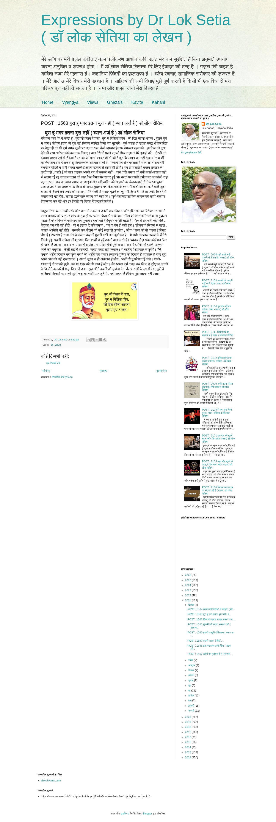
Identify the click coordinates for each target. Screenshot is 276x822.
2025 (188, 580)
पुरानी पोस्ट (162, 370)
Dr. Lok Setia (213, 123)
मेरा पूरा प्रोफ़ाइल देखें (191, 152)
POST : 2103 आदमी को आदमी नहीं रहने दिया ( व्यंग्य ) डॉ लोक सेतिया (217, 283)
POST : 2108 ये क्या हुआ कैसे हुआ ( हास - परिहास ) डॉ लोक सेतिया (217, 412)
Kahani (158, 102)
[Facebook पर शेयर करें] (101, 340)
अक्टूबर (192, 665)
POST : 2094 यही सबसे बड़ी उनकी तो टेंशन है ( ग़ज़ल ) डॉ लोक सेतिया (218, 257)
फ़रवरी (191, 705)
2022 (188, 595)
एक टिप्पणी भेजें (53, 363)
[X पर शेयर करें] (96, 340)
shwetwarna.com (51, 780)
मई (189, 690)
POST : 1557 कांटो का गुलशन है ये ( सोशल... (210, 653)
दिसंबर (191, 604)
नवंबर (191, 660)
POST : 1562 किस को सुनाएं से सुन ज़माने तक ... (211, 619)
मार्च (190, 700)
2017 (188, 732)
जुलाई (191, 680)
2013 (188, 752)
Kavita (137, 102)
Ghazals (115, 102)
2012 (188, 757)
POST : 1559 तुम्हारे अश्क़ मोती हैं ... (205, 640)
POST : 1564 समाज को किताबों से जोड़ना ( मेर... (211, 609)
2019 (188, 722)
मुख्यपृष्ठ (103, 370)
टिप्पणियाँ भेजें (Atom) (62, 377)
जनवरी (191, 710)
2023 (188, 590)
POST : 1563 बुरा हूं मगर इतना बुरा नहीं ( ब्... (209, 614)
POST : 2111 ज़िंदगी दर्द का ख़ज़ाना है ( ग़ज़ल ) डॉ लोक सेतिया (217, 334)
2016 (188, 737)
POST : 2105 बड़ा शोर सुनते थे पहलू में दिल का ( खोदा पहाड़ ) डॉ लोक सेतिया (217, 464)
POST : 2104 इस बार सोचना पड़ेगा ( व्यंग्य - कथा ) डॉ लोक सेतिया (216, 309)
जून (190, 685)
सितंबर (191, 670)
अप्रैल (191, 695)
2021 (188, 600)
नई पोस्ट (46, 370)
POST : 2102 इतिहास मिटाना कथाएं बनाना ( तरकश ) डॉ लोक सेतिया (217, 361)
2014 (188, 747)
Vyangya (70, 102)
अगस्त (191, 675)
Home (47, 102)
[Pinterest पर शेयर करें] (105, 340)
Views (92, 102)
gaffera (125, 813)
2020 (188, 717)
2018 (188, 727)
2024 (188, 585)
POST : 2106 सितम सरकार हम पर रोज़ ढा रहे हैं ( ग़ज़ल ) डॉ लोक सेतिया (217, 490)
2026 (188, 575)
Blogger (147, 813)
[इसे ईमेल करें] (88, 340)
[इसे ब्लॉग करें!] (92, 340)
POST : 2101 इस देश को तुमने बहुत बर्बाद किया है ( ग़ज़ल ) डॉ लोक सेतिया (218, 438)
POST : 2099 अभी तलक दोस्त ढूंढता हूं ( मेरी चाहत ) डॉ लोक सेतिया (217, 387)
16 (52, 344)
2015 (188, 742)
